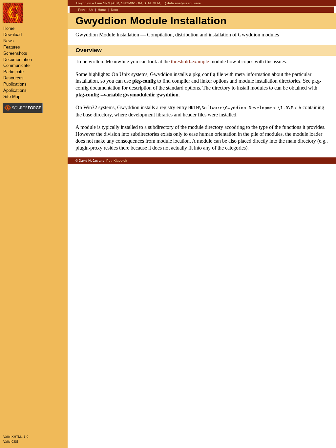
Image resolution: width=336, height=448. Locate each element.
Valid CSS (10, 441)
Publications (15, 84)
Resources (13, 77)
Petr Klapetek (116, 160)
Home (102, 9)
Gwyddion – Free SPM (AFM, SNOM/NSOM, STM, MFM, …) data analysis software (138, 3)
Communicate (16, 65)
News (8, 40)
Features (11, 47)
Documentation (17, 59)
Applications (15, 90)
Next (114, 9)
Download (12, 34)
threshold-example (190, 61)
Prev (81, 9)
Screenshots (15, 53)
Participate (13, 71)
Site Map (11, 96)
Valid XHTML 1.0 (16, 436)
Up (91, 9)
